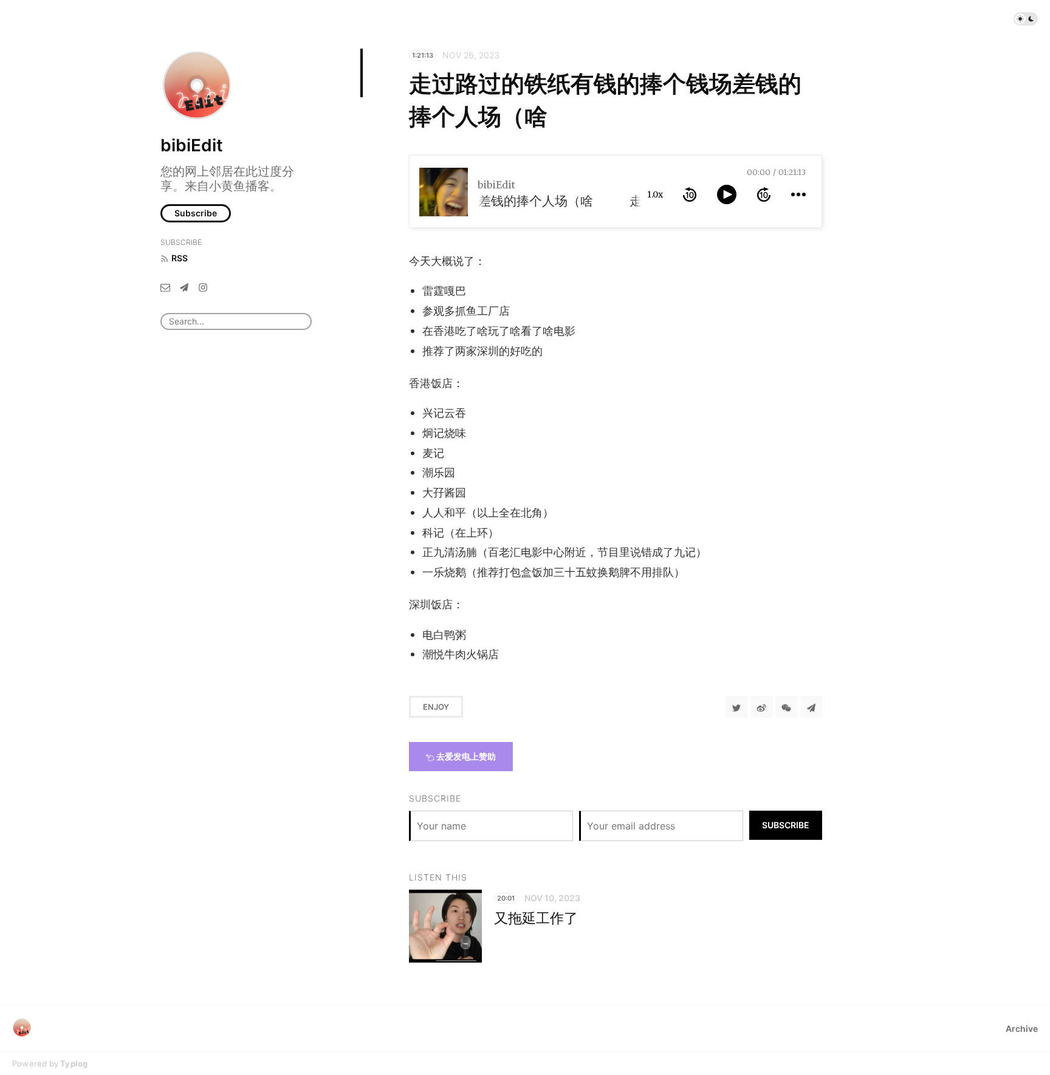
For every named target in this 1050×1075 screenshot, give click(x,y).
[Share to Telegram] (811, 707)
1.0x (655, 194)
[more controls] (798, 194)
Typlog (74, 1063)
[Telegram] (184, 287)
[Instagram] (203, 287)
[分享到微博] (761, 707)
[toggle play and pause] (727, 194)
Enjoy (436, 707)
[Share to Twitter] (736, 707)
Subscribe (195, 213)
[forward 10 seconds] (763, 194)
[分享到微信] (786, 707)
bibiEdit (191, 145)
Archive (1022, 1028)
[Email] (165, 287)
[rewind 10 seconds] (689, 194)
